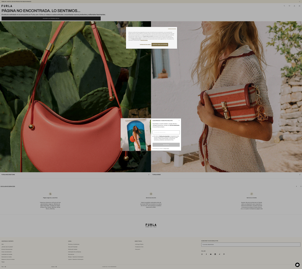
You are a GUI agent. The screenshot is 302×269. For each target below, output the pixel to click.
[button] (297, 265)
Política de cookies (144, 40)
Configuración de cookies (145, 44)
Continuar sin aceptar (172, 28)
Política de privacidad (164, 136)
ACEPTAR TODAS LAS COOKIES (159, 44)
